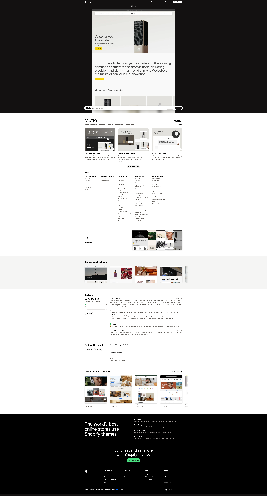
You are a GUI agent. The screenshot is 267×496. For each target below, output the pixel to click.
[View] (96, 274)
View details (113, 349)
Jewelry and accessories (110, 479)
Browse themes (155, 2)
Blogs (145, 482)
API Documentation (149, 476)
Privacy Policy (99, 489)
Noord (180, 124)
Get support (89, 349)
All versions (120, 349)
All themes (98, 349)
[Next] (181, 262)
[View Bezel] (140, 240)
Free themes (127, 476)
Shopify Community (149, 479)
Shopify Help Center (149, 474)
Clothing (106, 474)
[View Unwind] (148, 240)
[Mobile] (135, 6)
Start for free (177, 2)
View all (172, 371)
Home (105, 482)
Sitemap (122, 489)
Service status (167, 482)
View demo (170, 108)
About (165, 474)
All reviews (89, 313)
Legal (165, 479)
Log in (169, 2)
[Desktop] (132, 6)
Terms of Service (89, 489)
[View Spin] (157, 240)
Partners (166, 476)
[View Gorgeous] (166, 240)
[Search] (165, 2)
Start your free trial (133, 460)
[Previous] (178, 262)
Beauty (106, 476)
